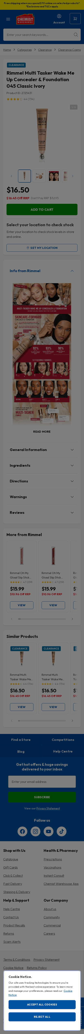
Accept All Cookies (42, 1004)
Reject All (42, 1016)
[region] (42, 1001)
